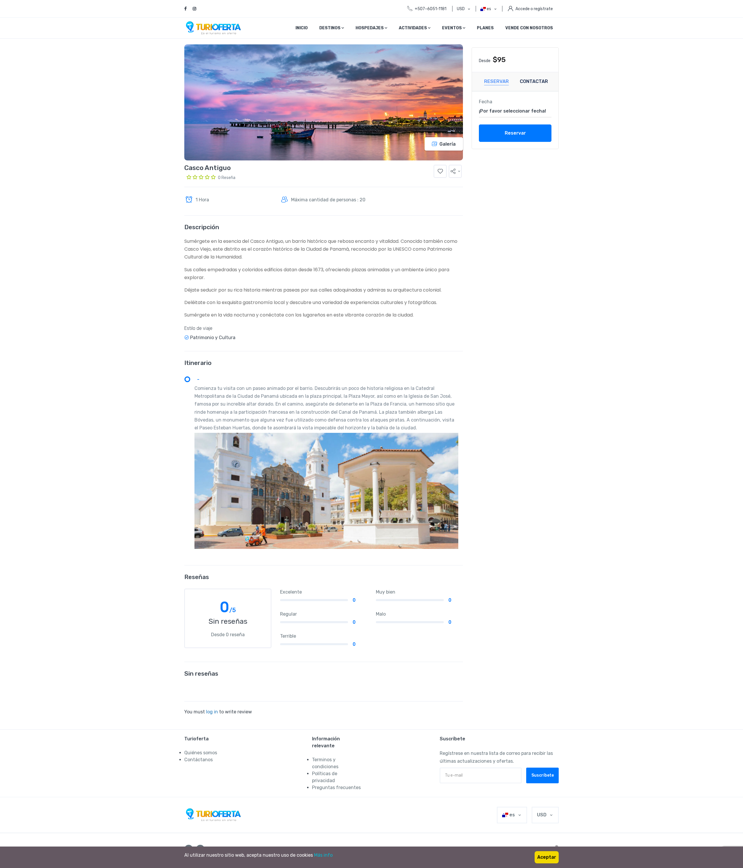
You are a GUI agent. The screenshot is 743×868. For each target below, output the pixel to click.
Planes (485, 28)
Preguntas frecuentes (336, 787)
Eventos (452, 28)
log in (212, 712)
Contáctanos (198, 759)
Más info (323, 855)
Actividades (413, 28)
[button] (455, 171)
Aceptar (546, 857)
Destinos (330, 28)
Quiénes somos (200, 752)
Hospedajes (370, 28)
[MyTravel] (214, 814)
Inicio (301, 28)
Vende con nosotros (529, 28)
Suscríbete (542, 775)
